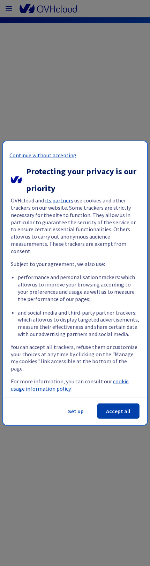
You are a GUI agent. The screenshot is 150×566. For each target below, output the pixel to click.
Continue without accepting (42, 155)
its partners (59, 200)
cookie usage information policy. (70, 385)
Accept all (118, 410)
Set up (76, 410)
